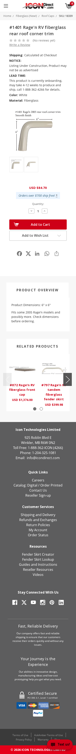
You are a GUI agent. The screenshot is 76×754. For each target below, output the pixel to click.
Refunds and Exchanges (38, 519)
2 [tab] (41, 408)
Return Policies (38, 525)
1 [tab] (34, 408)
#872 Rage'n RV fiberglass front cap (22, 389)
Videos (38, 574)
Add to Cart (40, 224)
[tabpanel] (22, 380)
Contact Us (38, 490)
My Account (38, 530)
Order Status (38, 535)
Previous (7, 379)
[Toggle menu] (6, 6)
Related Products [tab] (37, 346)
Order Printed (51, 485)
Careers (38, 480)
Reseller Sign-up (38, 495)
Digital (32, 485)
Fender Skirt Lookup (38, 559)
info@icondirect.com (43, 458)
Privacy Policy (24, 739)
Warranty (43, 739)
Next (67, 379)
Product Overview (37, 290)
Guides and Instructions (38, 564)
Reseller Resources (38, 569)
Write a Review (19, 45)
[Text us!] (60, 745)
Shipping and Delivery (38, 514)
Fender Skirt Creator (38, 554)
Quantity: (38, 204)
